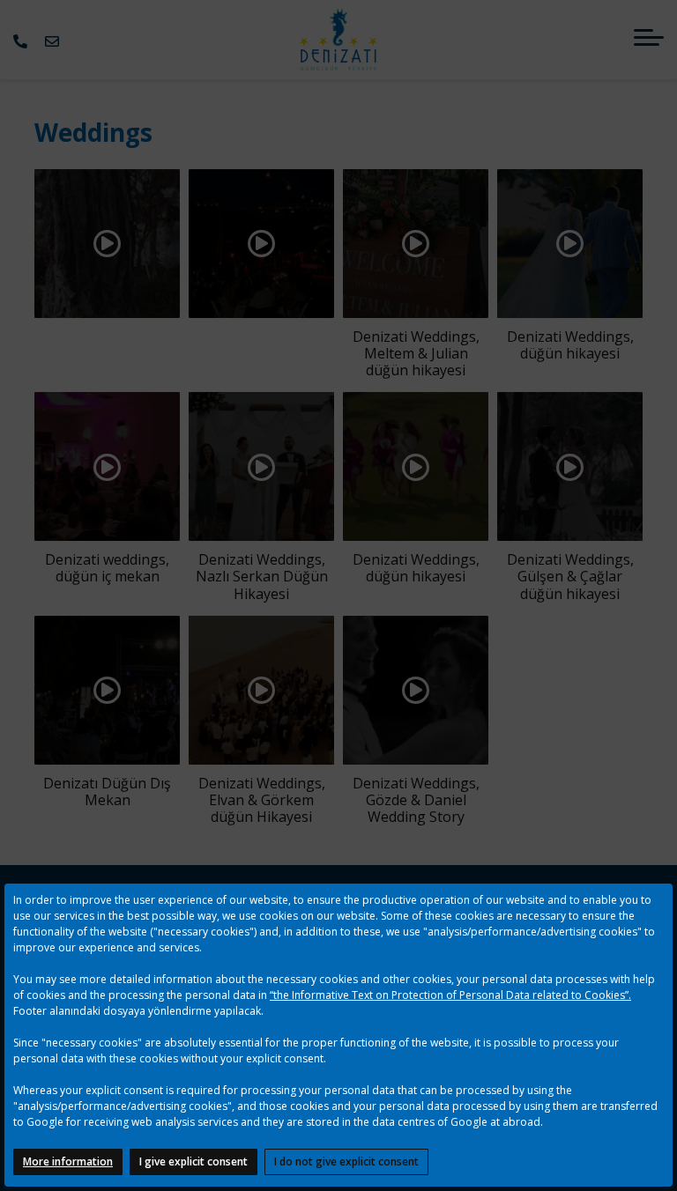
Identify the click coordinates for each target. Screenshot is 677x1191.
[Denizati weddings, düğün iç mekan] (107, 465)
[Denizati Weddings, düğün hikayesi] (570, 241)
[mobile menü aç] (649, 37)
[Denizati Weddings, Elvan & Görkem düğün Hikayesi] (261, 689)
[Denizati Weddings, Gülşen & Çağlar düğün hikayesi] (570, 465)
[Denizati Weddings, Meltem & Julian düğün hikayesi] (415, 241)
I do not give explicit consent (346, 1161)
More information (68, 1161)
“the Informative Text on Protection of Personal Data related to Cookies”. (450, 995)
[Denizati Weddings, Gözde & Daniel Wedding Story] (415, 689)
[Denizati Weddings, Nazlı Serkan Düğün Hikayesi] (261, 465)
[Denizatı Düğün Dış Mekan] (107, 689)
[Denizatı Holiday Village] (338, 39)
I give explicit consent (193, 1161)
